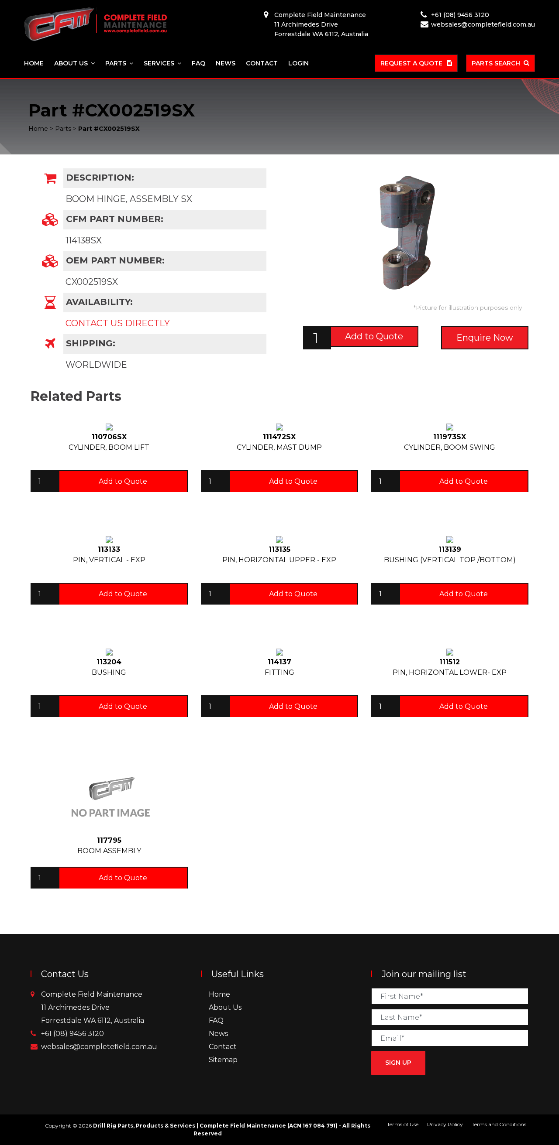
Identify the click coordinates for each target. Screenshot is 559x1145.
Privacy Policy (445, 1124)
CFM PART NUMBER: (113, 219)
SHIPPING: (89, 343)
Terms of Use (402, 1124)
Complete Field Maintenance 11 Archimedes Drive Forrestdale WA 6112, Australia (321, 24)
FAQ (198, 63)
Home (34, 63)
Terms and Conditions (499, 1124)
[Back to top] (524, 1110)
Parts (115, 63)
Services (159, 63)
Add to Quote (374, 336)
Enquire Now (484, 337)
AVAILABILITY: (98, 302)
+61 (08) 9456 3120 (460, 15)
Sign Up (398, 1062)
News (225, 63)
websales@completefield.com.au (483, 24)
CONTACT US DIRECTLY (118, 323)
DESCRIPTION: (98, 177)
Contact (262, 63)
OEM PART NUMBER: (114, 260)
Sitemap (223, 1060)
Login (298, 63)
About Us (71, 63)
